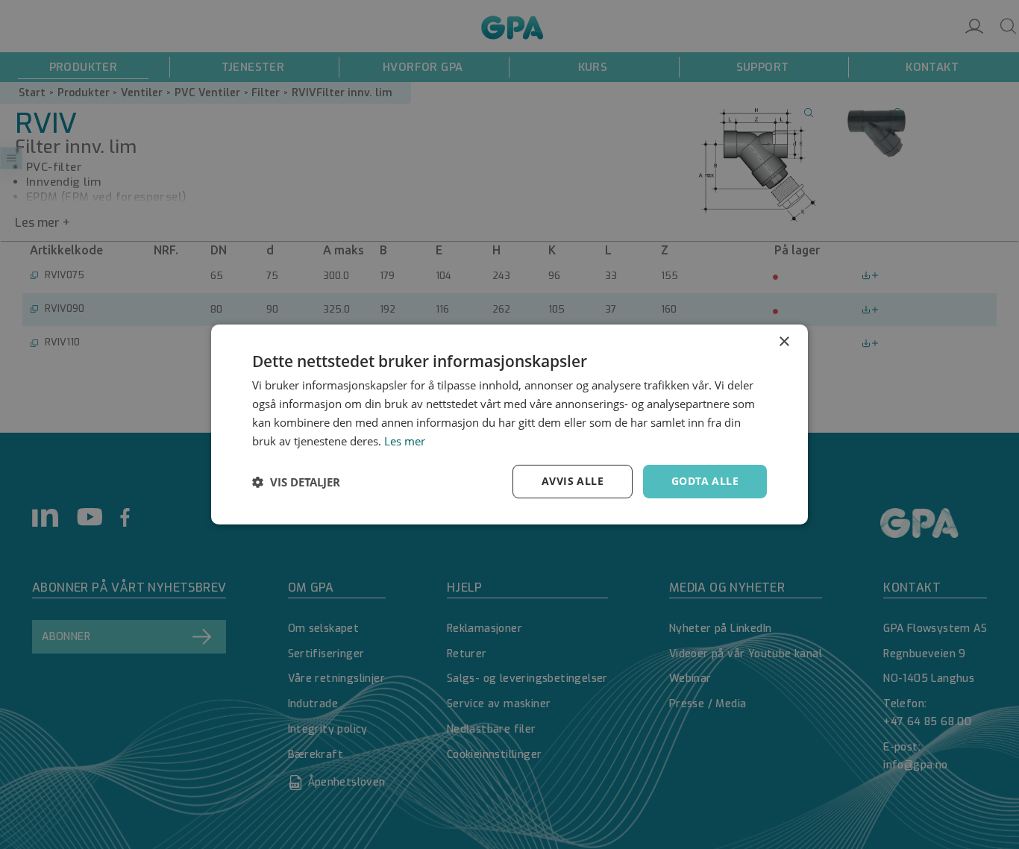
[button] (296, 482)
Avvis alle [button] (572, 481)
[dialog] (509, 424)
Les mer (404, 440)
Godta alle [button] (705, 481)
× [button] (783, 342)
